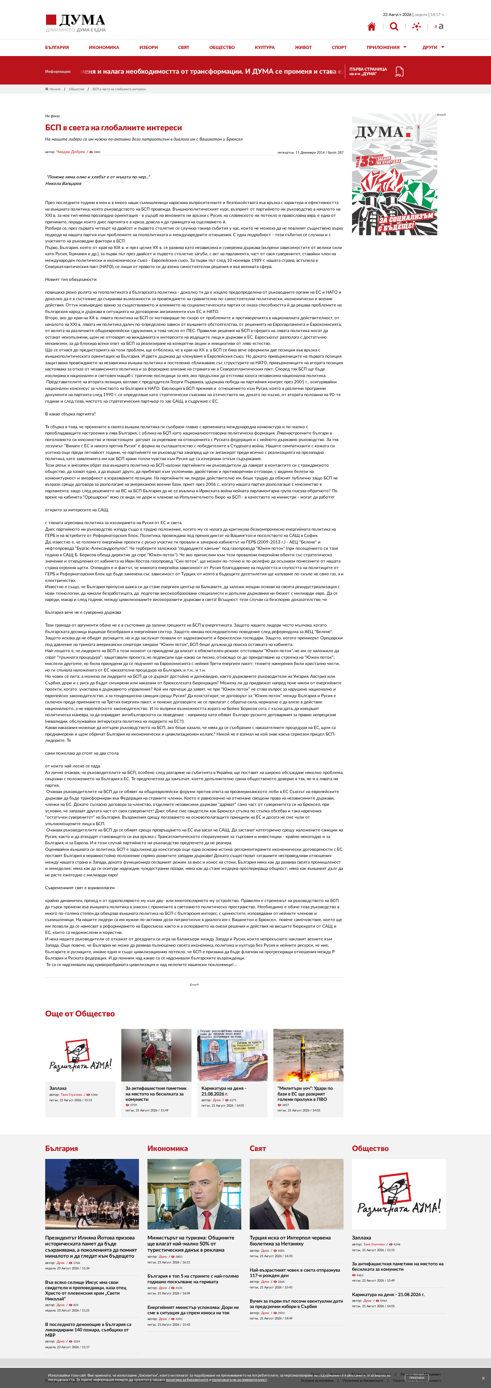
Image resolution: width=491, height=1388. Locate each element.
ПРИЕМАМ (416, 1378)
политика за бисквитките (187, 1380)
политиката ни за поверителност (239, 1380)
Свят (258, 1148)
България (61, 1148)
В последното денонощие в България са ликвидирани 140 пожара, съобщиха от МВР (88, 1330)
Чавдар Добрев (71, 152)
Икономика (167, 1148)
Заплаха (57, 1088)
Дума (217, 1100)
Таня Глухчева (71, 1094)
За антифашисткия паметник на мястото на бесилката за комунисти (156, 1093)
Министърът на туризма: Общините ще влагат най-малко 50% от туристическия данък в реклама (190, 1244)
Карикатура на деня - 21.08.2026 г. (388, 1294)
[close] (483, 1378)
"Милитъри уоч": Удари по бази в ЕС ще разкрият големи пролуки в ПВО (305, 1093)
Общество (76, 89)
